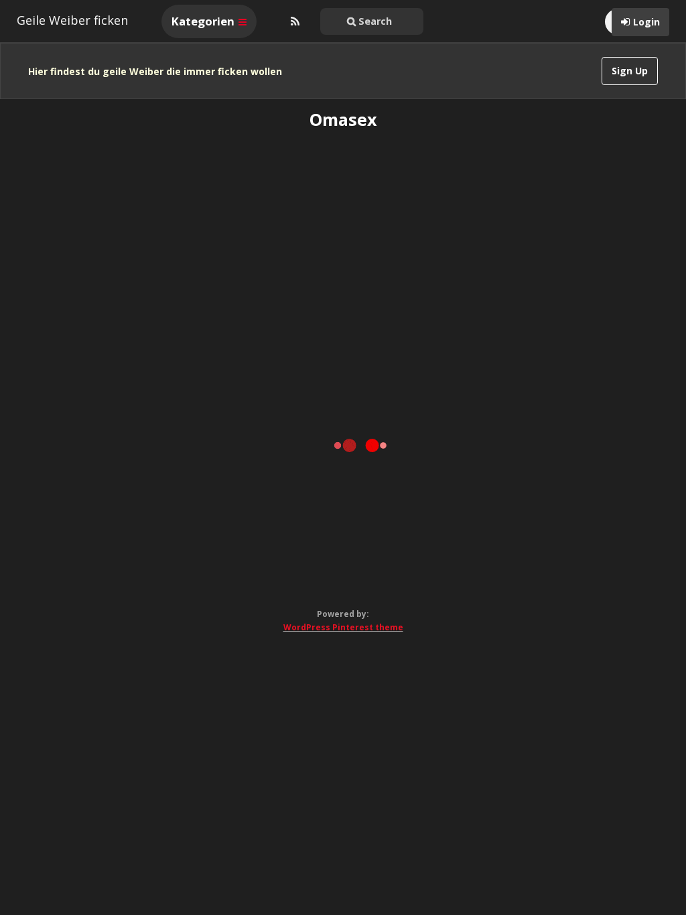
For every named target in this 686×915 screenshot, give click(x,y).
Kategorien (204, 21)
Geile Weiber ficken (72, 20)
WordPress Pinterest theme (343, 627)
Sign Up (630, 70)
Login (646, 21)
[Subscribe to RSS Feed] (293, 21)
